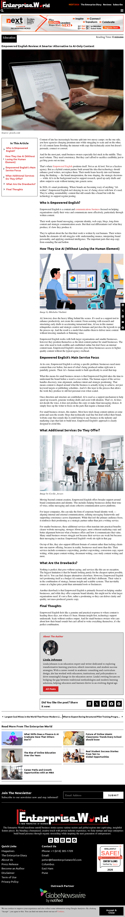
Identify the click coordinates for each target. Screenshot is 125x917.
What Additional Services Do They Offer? (20, 177)
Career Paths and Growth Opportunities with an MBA (39, 771)
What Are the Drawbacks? (21, 183)
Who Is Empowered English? (17, 149)
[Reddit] (122, 327)
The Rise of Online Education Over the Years (40, 754)
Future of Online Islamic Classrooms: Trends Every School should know (103, 737)
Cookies (60, 911)
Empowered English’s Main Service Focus (21, 169)
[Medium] (122, 316)
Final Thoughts (14, 189)
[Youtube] (122, 322)
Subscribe (118, 4)
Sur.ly (115, 864)
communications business (87, 209)
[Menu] (121, 10)
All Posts (51, 688)
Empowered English (62, 166)
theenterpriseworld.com (110, 858)
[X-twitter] (122, 310)
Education (9, 37)
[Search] (2, 10)
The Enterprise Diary (91, 4)
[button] (89, 704)
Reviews (107, 4)
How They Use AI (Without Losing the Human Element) (20, 159)
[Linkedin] (122, 305)
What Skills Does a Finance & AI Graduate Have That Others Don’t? (41, 737)
